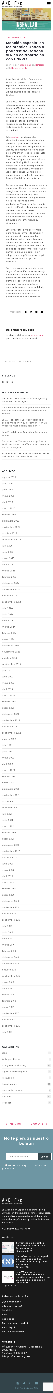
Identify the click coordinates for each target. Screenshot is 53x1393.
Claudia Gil (26, 64)
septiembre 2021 (11, 807)
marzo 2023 (8, 695)
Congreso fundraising (14, 1065)
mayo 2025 (8, 558)
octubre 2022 (9, 726)
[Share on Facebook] (26, 311)
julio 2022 (7, 745)
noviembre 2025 (11, 527)
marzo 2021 (8, 826)
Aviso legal (8, 1327)
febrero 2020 (9, 888)
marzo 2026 (8, 508)
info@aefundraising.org (16, 1356)
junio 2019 (7, 932)
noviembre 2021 (11, 795)
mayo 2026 (8, 496)
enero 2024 (8, 639)
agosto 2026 (9, 477)
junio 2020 (8, 863)
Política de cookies (13, 1331)
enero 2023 (8, 707)
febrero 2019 (9, 951)
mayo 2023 (8, 683)
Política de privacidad (15, 1323)
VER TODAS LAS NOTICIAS (16, 1228)
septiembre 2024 (11, 602)
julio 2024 (7, 608)
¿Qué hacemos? (11, 1301)
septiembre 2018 (11, 976)
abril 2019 (7, 938)
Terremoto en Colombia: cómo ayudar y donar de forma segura (24, 400)
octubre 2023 (9, 658)
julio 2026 (7, 483)
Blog (4, 1053)
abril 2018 (7, 988)
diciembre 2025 (10, 520)
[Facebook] (17, 1383)
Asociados (8, 1318)
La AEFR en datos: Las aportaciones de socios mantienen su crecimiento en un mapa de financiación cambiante (24, 422)
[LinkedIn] (30, 1383)
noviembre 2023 (11, 651)
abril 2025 (7, 564)
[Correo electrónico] (36, 1383)
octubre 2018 (9, 969)
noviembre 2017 (11, 1013)
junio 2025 (7, 552)
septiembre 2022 (11, 732)
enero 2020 (8, 895)
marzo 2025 (8, 570)
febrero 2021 (9, 832)
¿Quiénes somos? (12, 1306)
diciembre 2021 (10, 789)
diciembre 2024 (11, 583)
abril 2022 (7, 764)
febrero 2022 (9, 776)
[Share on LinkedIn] (36, 311)
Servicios (7, 1310)
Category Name (11, 1059)
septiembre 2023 (11, 664)
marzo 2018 (8, 994)
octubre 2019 (9, 913)
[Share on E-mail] (42, 311)
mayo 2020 (8, 870)
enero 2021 (8, 838)
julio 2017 (7, 1032)
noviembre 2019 (11, 907)
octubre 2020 (9, 857)
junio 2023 (7, 676)
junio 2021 (7, 820)
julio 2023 (7, 670)
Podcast (6, 1102)
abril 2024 (7, 620)
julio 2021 (7, 813)
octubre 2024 (9, 595)
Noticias (39, 64)
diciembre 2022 (10, 714)
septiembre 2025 (11, 539)
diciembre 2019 (10, 901)
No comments (19, 68)
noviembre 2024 (11, 589)
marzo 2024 (8, 626)
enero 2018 (8, 1007)
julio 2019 (7, 926)
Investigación (9, 1084)
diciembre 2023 (10, 645)
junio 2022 (7, 751)
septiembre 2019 (11, 919)
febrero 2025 (9, 577)
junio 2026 (8, 489)
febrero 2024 (9, 633)
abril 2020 (7, 876)
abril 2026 (7, 502)
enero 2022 (8, 782)
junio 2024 (8, 614)
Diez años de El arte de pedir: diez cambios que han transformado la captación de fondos (26, 410)
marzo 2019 (8, 944)
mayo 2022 (8, 757)
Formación (8, 1077)
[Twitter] (31, 311)
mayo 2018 (8, 982)
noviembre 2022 (11, 720)
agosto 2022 (9, 739)
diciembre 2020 (11, 845)
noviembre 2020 (11, 851)
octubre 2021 (9, 801)
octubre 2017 (9, 1019)
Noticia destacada (12, 1090)
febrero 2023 (9, 701)
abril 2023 (7, 689)
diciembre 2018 (10, 957)
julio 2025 (7, 545)
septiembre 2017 (11, 1025)
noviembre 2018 (11, 963)
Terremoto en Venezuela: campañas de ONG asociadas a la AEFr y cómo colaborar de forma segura (26, 444)
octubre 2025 (9, 533)
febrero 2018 (9, 1001)
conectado (37, 335)
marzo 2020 (8, 882)
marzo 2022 (8, 770)
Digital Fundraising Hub (15, 1071)
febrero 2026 (9, 514)
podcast (16, 137)
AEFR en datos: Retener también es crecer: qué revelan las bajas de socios (26, 455)
